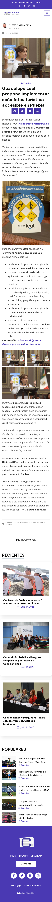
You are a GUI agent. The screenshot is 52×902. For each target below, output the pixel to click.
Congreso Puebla (12, 523)
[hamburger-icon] (47, 13)
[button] (15, 111)
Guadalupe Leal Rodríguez (34, 123)
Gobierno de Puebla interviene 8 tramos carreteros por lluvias (22, 602)
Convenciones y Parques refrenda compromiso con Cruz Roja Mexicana (24, 721)
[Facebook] (20, 6)
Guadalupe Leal (26, 523)
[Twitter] (24, 6)
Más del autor (14, 28)
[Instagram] (29, 6)
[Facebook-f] (14, 876)
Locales (26, 83)
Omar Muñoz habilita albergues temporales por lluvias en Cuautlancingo (22, 660)
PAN (34, 523)
